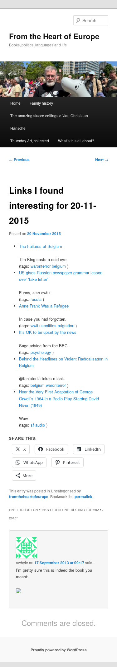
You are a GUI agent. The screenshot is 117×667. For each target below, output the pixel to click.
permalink (83, 496)
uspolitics (47, 325)
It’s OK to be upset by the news (47, 332)
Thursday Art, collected (29, 140)
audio (40, 425)
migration (66, 325)
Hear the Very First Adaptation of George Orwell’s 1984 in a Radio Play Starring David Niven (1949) (59, 398)
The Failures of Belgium (40, 246)
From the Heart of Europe (54, 36)
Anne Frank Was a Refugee (44, 306)
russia (36, 299)
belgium (59, 266)
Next (101, 159)
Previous (19, 159)
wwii (34, 325)
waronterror (41, 266)
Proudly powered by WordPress (59, 650)
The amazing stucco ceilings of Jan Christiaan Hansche (49, 122)
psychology (41, 352)
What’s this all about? (76, 140)
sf (32, 425)
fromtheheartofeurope (28, 496)
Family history (41, 103)
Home (15, 103)
